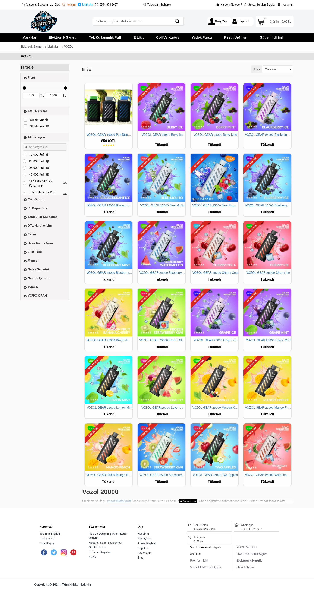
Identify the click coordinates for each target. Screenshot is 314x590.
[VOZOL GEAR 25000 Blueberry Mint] (108, 245)
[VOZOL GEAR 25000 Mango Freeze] (267, 380)
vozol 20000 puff (119, 501)
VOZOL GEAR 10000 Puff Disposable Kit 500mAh (109, 135)
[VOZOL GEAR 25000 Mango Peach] (108, 447)
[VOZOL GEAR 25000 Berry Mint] (214, 107)
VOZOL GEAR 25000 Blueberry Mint (109, 273)
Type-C (33, 286)
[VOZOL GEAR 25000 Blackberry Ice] (267, 107)
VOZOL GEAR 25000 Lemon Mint (109, 408)
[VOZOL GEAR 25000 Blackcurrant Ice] (108, 177)
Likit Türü (35, 251)
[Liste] (89, 69)
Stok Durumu (37, 110)
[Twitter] (53, 552)
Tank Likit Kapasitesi (43, 216)
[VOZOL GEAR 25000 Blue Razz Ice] (214, 177)
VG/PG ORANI (38, 295)
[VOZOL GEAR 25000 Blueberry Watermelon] (161, 245)
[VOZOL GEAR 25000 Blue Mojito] (161, 177)
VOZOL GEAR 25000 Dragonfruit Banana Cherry (109, 340)
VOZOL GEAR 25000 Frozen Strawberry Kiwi (162, 340)
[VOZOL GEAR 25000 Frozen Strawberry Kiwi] (161, 312)
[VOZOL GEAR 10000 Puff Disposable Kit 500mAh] (108, 107)
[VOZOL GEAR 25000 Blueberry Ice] (267, 177)
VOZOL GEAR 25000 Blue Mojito (162, 205)
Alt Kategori (36, 137)
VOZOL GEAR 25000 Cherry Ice (268, 273)
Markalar (52, 46)
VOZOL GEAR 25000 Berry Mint (215, 135)
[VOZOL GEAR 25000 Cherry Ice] (267, 245)
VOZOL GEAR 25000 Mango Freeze (268, 408)
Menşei (33, 260)
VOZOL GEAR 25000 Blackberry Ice (268, 135)
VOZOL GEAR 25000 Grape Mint (268, 340)
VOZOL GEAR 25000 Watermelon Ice (268, 475)
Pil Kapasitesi (38, 207)
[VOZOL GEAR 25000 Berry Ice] (161, 107)
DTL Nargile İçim (40, 225)
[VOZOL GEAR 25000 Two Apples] (214, 447)
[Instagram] (63, 552)
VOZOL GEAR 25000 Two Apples (215, 475)
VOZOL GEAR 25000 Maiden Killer (215, 408)
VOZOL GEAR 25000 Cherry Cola (215, 273)
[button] (188, 501)
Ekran (32, 234)
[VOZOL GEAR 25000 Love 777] (161, 380)
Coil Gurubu (36, 199)
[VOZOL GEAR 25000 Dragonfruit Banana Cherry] (108, 312)
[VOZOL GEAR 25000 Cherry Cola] (214, 245)
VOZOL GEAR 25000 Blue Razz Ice (215, 205)
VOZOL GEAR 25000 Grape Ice (215, 340)
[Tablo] (83, 69)
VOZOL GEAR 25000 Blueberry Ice (268, 205)
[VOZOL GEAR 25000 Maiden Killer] (214, 380)
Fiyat (31, 77)
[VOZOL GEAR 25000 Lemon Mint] (108, 380)
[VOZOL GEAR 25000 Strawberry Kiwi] (161, 447)
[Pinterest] (73, 552)
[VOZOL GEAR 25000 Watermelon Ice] (267, 447)
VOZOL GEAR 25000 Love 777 (162, 408)
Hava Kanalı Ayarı (40, 242)
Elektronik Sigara (30, 46)
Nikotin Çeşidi (38, 278)
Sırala (256, 69)
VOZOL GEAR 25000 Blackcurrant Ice (109, 205)
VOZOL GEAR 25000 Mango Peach (109, 475)
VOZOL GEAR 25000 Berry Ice (162, 135)
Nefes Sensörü (38, 269)
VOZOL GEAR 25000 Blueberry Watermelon (162, 273)
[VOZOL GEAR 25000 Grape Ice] (214, 312)
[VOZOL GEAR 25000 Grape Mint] (267, 312)
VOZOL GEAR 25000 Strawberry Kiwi (162, 475)
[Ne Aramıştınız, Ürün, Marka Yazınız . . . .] (177, 21)
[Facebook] (44, 552)
